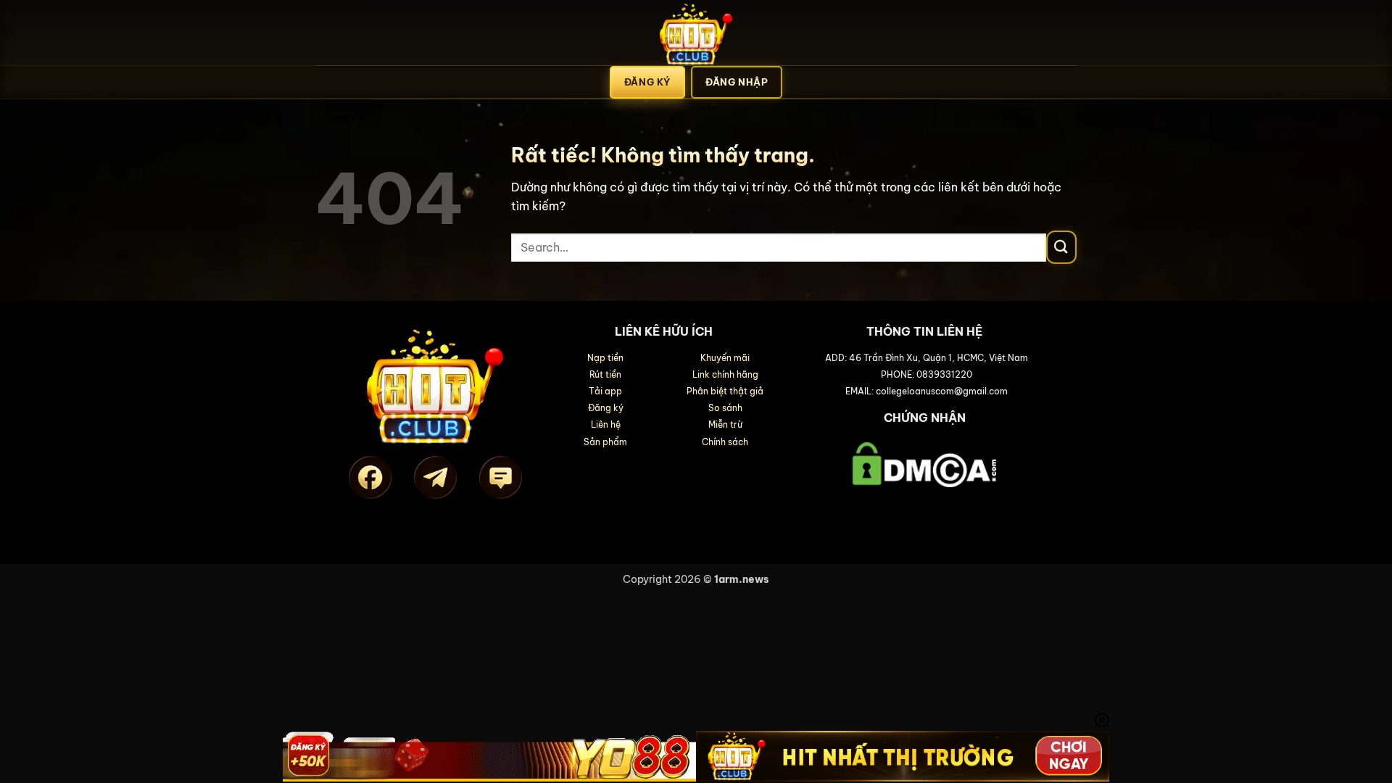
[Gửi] (1061, 247)
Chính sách (725, 441)
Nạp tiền (605, 357)
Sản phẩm (605, 441)
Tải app (605, 391)
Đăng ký (606, 407)
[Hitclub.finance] (696, 32)
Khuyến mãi (725, 357)
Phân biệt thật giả (725, 391)
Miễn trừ (725, 424)
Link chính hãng (725, 374)
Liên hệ (606, 424)
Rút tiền (605, 374)
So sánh (725, 407)
